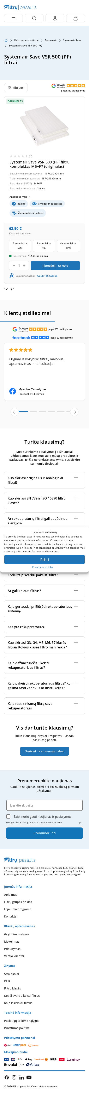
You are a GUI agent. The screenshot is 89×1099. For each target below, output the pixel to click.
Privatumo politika (42, 567)
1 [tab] (20, 413)
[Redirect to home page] (6, 40)
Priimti (44, 559)
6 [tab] (69, 413)
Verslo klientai (14, 956)
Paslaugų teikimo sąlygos (21, 1021)
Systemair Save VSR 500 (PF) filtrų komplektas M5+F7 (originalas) (40, 164)
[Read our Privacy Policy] (80, 822)
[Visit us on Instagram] (14, 1077)
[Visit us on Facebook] (6, 1077)
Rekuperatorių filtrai (26, 40)
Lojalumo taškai (25, 276)
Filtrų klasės (12, 988)
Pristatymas (12, 949)
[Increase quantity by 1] (24, 265)
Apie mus (10, 895)
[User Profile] (55, 18)
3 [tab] (42, 413)
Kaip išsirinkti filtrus (18, 1003)
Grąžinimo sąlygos (16, 934)
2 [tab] (33, 413)
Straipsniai (11, 974)
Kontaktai (10, 916)
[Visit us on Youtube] (28, 1077)
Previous (15, 412)
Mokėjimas (11, 941)
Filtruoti (18, 88)
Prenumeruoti (45, 833)
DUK (7, 981)
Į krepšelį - (55, 266)
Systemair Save (72, 40)
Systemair (51, 40)
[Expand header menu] (13, 18)
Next (74, 412)
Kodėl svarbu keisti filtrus (22, 996)
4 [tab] (51, 413)
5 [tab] (60, 413)
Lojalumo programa (17, 909)
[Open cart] (75, 18)
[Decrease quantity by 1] (14, 265)
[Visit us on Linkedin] (21, 1077)
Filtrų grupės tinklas (18, 902)
